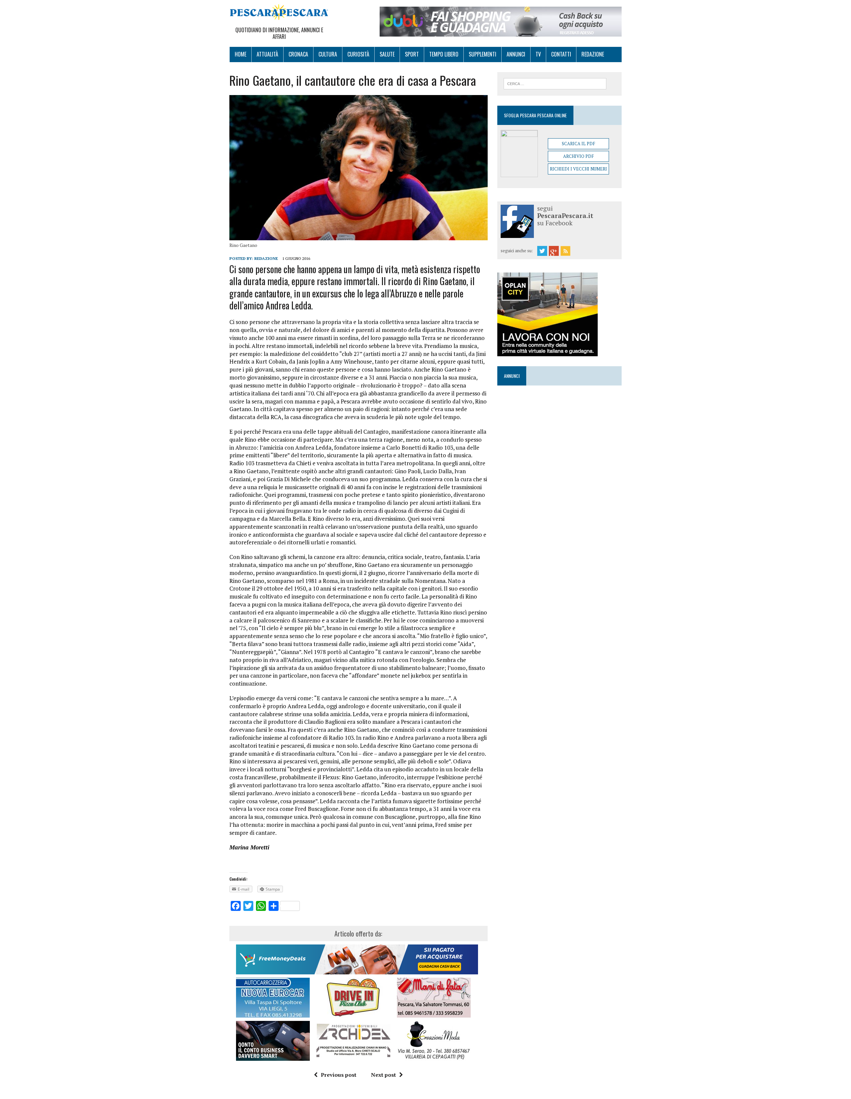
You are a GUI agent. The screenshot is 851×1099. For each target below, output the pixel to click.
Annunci (516, 54)
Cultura (327, 54)
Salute (387, 54)
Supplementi (482, 54)
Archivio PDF (578, 156)
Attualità (267, 54)
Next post (383, 1074)
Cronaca (298, 54)
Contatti (561, 54)
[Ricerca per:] (555, 83)
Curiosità (358, 54)
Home (240, 54)
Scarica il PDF (578, 144)
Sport (412, 54)
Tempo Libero (443, 54)
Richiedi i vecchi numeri (578, 169)
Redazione (592, 54)
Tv (538, 54)
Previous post (338, 1074)
